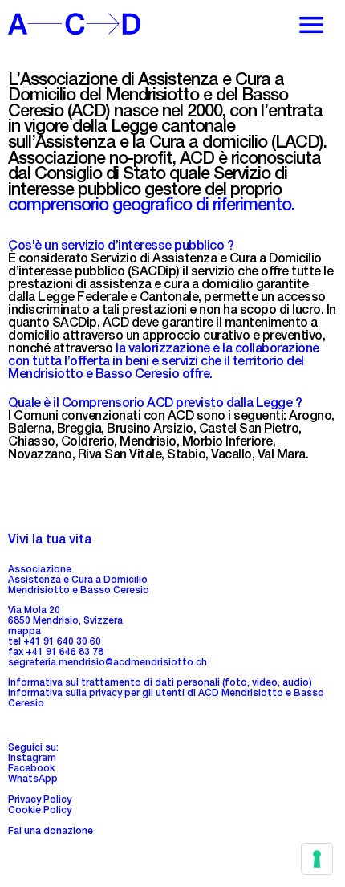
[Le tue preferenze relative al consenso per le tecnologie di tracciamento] (317, 859)
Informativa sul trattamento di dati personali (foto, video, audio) (160, 683)
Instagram (32, 758)
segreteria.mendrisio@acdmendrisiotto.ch (107, 663)
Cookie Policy (39, 811)
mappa (24, 632)
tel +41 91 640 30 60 (54, 642)
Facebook (31, 769)
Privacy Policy (39, 800)
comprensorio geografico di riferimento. (151, 206)
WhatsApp (33, 779)
